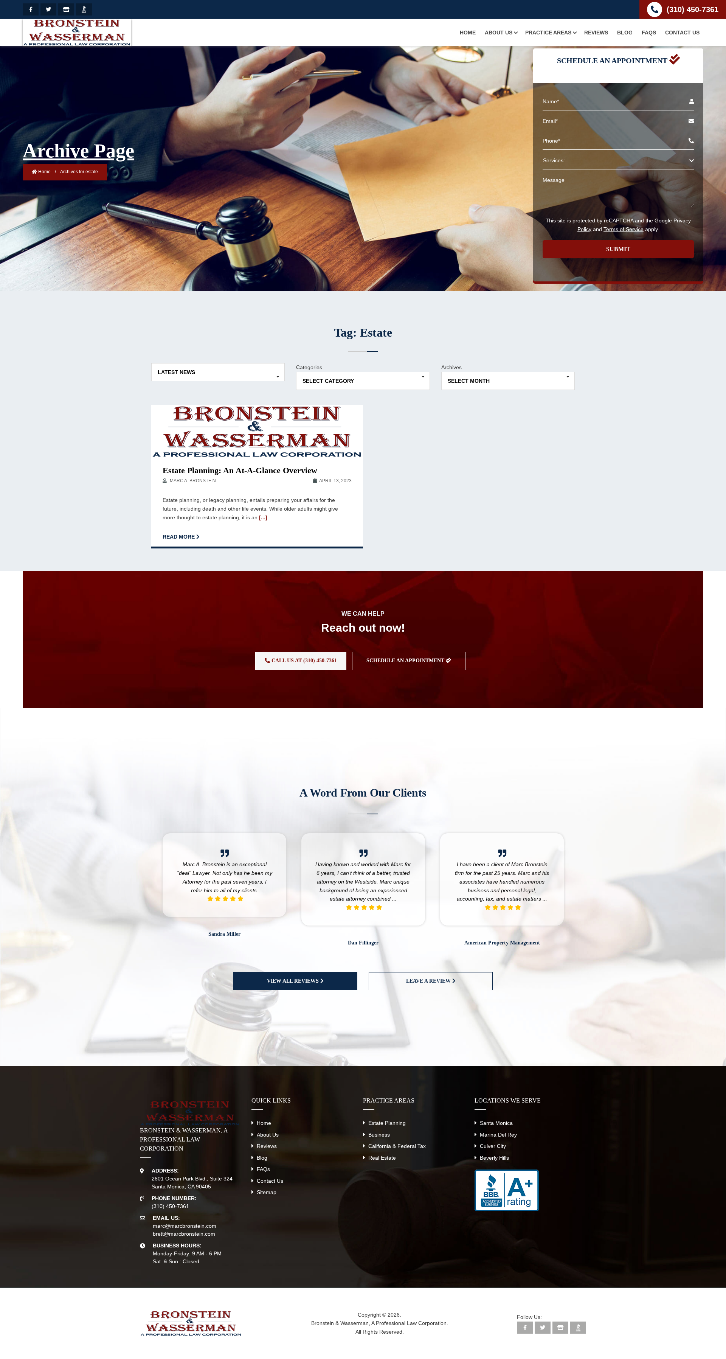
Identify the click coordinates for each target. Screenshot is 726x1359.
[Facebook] (31, 9)
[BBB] (84, 9)
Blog (262, 1158)
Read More (179, 537)
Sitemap (266, 1192)
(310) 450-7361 (692, 9)
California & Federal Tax (397, 1146)
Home (44, 171)
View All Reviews (293, 981)
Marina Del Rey (498, 1135)
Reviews (267, 1146)
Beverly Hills (494, 1158)
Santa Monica (496, 1123)
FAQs (263, 1169)
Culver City (493, 1146)
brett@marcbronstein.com (184, 1234)
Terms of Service (623, 229)
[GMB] (66, 9)
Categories (309, 367)
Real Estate (382, 1158)
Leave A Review (429, 981)
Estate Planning (387, 1123)
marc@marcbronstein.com (184, 1226)
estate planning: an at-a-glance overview (240, 470)
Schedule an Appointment (406, 660)
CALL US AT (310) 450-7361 (303, 660)
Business (379, 1135)
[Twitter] (48, 9)
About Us (268, 1135)
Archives (451, 367)
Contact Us (270, 1181)
